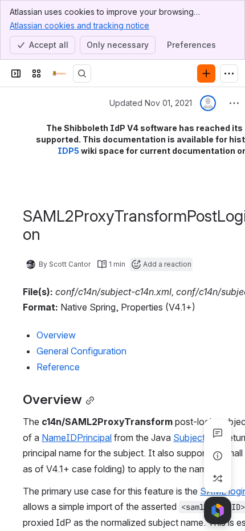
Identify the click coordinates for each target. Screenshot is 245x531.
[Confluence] (59, 73)
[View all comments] (218, 433)
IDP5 (68, 151)
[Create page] (218, 478)
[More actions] (234, 103)
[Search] (82, 73)
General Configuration (81, 351)
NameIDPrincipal (77, 437)
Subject (189, 437)
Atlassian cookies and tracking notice (79, 25)
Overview (56, 335)
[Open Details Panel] (218, 456)
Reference (58, 367)
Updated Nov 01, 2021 (150, 103)
